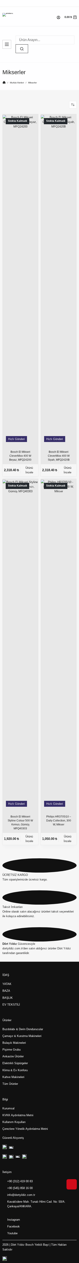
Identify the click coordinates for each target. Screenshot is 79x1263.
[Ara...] (22, 48)
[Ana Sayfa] (4, 82)
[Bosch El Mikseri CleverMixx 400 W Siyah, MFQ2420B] (59, 279)
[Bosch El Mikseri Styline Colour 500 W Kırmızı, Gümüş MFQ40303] (20, 644)
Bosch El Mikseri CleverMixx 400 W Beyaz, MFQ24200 (20, 455)
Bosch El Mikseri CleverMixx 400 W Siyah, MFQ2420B (59, 455)
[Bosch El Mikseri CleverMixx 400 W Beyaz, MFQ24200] (20, 279)
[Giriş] (58, 17)
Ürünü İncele (29, 470)
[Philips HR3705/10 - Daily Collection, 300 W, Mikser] (59, 644)
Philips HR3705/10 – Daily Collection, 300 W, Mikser (58, 820)
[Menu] (6, 44)
